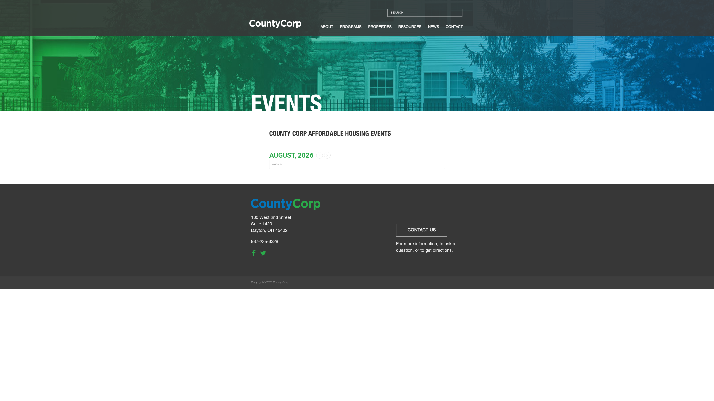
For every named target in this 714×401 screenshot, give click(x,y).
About (327, 27)
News (433, 27)
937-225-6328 (264, 242)
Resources (409, 27)
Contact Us (422, 230)
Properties (380, 27)
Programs (350, 27)
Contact (454, 27)
